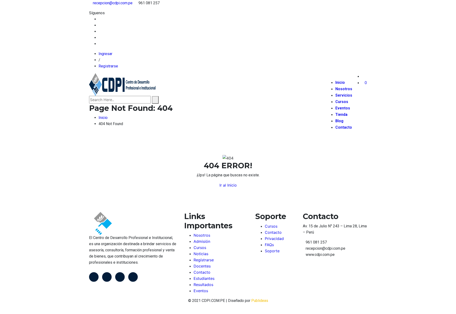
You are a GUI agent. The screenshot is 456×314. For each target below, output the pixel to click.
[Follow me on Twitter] (100, 25)
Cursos (341, 101)
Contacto (343, 127)
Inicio (340, 82)
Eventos (342, 108)
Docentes (202, 266)
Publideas (259, 300)
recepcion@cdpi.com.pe (113, 3)
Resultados (203, 284)
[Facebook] (94, 277)
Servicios (343, 95)
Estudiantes (204, 278)
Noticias (201, 253)
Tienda (341, 114)
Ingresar (105, 54)
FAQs (269, 244)
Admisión (202, 241)
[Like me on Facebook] (100, 19)
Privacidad (274, 238)
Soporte (272, 250)
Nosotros (343, 89)
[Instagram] (133, 277)
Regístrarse (204, 260)
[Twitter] (107, 277)
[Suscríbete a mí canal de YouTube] (100, 31)
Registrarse (108, 66)
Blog (339, 121)
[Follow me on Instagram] (100, 37)
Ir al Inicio (228, 185)
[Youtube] (120, 277)
